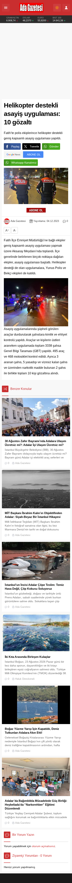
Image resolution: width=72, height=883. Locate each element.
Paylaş (15, 146)
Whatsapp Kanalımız (23, 162)
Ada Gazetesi (18, 221)
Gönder (54, 146)
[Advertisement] (36, 61)
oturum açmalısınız (43, 846)
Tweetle (34, 146)
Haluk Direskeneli (25, 678)
